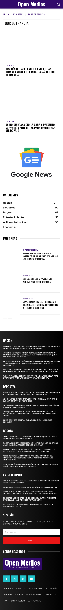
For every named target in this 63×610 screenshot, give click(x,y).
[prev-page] (5, 320)
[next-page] (10, 320)
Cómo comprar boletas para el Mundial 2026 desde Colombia (37, 280)
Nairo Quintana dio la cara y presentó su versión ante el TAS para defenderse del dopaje (30, 128)
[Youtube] (31, 578)
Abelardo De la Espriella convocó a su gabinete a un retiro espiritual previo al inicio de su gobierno (31, 348)
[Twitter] (23, 578)
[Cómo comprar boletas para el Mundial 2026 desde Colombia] (11, 279)
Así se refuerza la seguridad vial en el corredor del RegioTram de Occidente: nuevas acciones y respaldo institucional (28, 458)
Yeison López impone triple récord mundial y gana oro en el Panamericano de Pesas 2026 (30, 400)
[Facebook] (6, 578)
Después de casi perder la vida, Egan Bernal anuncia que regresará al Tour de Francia (31, 72)
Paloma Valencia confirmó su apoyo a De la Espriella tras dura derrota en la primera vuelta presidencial (30, 377)
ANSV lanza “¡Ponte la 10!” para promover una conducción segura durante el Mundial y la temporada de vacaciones (30, 371)
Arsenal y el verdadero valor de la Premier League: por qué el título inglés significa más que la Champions (31, 394)
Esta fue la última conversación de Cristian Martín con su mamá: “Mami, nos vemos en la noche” (30, 465)
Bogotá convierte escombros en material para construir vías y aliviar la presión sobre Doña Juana (31, 444)
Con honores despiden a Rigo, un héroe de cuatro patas (30, 487)
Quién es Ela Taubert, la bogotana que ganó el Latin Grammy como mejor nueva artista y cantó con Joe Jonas (30, 493)
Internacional (30, 250)
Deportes (27, 276)
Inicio (6, 14)
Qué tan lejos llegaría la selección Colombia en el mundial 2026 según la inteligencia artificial (40, 305)
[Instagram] (14, 578)
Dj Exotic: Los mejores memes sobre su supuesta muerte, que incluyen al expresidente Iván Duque (29, 499)
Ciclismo (11, 66)
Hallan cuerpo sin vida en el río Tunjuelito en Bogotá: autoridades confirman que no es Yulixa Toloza (29, 451)
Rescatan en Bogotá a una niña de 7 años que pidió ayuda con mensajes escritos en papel (30, 438)
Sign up (31, 540)
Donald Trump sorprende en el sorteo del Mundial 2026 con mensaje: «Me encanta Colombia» (40, 256)
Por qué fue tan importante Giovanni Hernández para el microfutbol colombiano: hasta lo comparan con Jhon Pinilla (30, 414)
